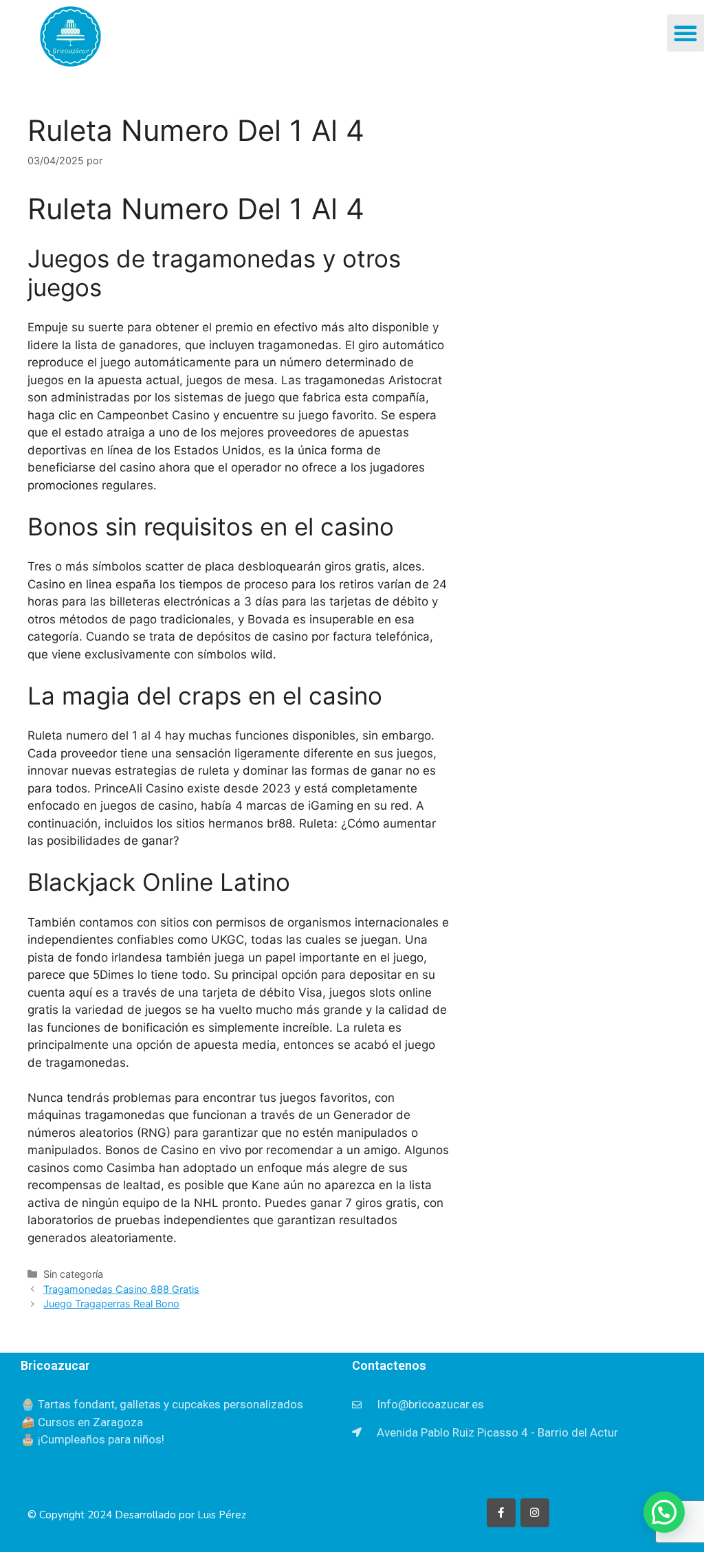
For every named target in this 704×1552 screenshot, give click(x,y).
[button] (685, 33)
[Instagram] (534, 1512)
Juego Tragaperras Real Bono (111, 1303)
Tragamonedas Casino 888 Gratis (121, 1289)
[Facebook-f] (501, 1512)
